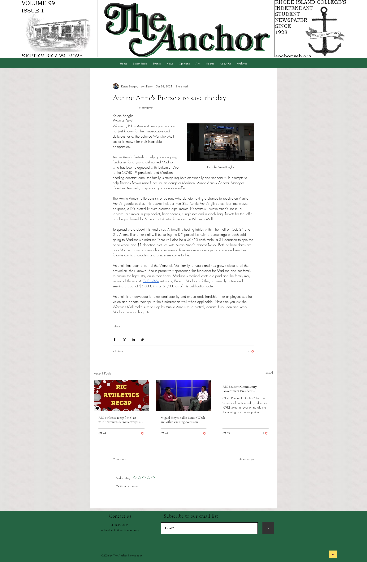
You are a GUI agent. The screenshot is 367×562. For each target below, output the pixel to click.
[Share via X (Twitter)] (124, 339)
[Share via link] (143, 339)
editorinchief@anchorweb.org (120, 530)
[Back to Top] (333, 554)
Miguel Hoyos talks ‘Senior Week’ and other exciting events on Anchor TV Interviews (183, 419)
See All (269, 372)
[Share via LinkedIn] (133, 339)
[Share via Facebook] (114, 339)
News (117, 326)
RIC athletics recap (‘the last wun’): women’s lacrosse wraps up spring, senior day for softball (120, 419)
